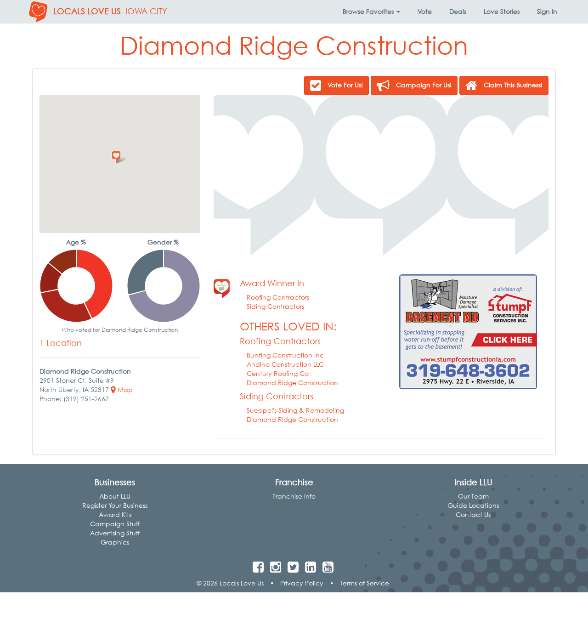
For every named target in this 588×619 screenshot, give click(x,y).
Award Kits (115, 514)
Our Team (473, 496)
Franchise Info (294, 496)
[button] (371, 11)
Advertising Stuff (115, 533)
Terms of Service (364, 583)
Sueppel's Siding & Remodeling (295, 410)
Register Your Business (114, 505)
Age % (76, 242)
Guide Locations (473, 505)
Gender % (163, 242)
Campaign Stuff (115, 524)
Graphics (115, 542)
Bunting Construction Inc (285, 355)
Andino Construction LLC (285, 364)
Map (124, 389)
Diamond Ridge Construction (292, 382)
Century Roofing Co (278, 373)
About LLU (114, 496)
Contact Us (473, 514)
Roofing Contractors (278, 297)
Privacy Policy (301, 583)
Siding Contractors (275, 306)
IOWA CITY (146, 11)
